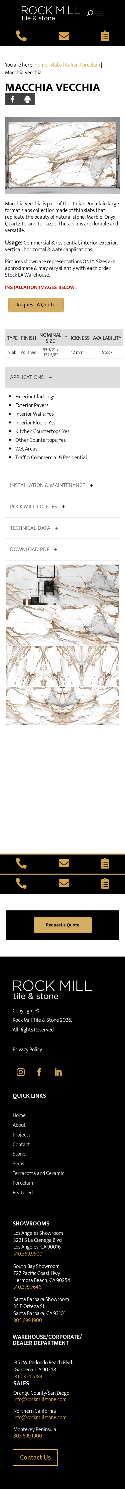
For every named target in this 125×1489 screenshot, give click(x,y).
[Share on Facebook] (12, 99)
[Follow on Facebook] (39, 1072)
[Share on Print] (27, 99)
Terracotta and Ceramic (38, 1173)
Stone (19, 1154)
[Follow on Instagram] (21, 1072)
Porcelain (23, 1183)
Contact (21, 1144)
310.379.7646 (27, 1287)
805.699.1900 (27, 1320)
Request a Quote (62, 925)
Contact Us (35, 1457)
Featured (23, 1192)
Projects (21, 1134)
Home (40, 65)
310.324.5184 (29, 1376)
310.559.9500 (27, 1254)
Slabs (56, 65)
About (19, 1125)
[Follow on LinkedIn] (58, 1072)
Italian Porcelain (82, 65)
